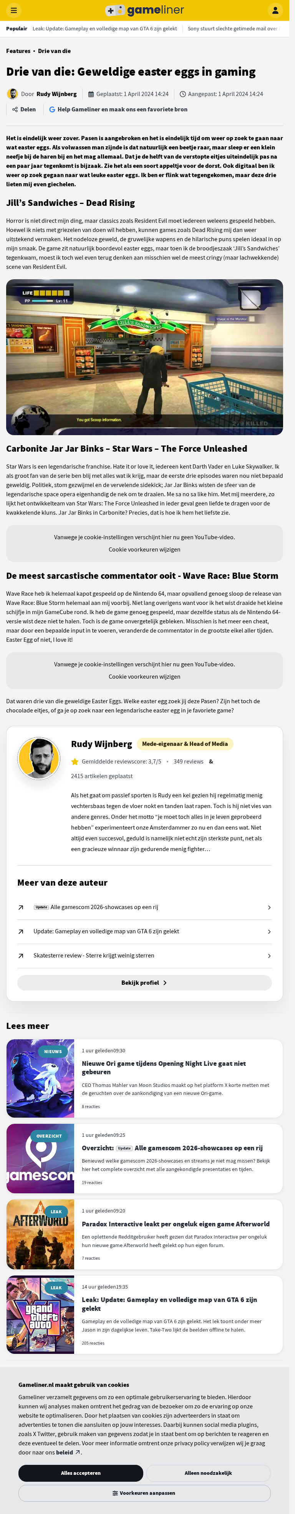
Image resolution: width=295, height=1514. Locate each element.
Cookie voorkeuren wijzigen (145, 549)
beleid (64, 1452)
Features (18, 51)
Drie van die (54, 51)
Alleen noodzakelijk (208, 1473)
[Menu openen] (14, 10)
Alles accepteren (81, 1473)
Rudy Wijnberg (56, 94)
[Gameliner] (144, 10)
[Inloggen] (275, 10)
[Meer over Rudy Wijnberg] (38, 758)
